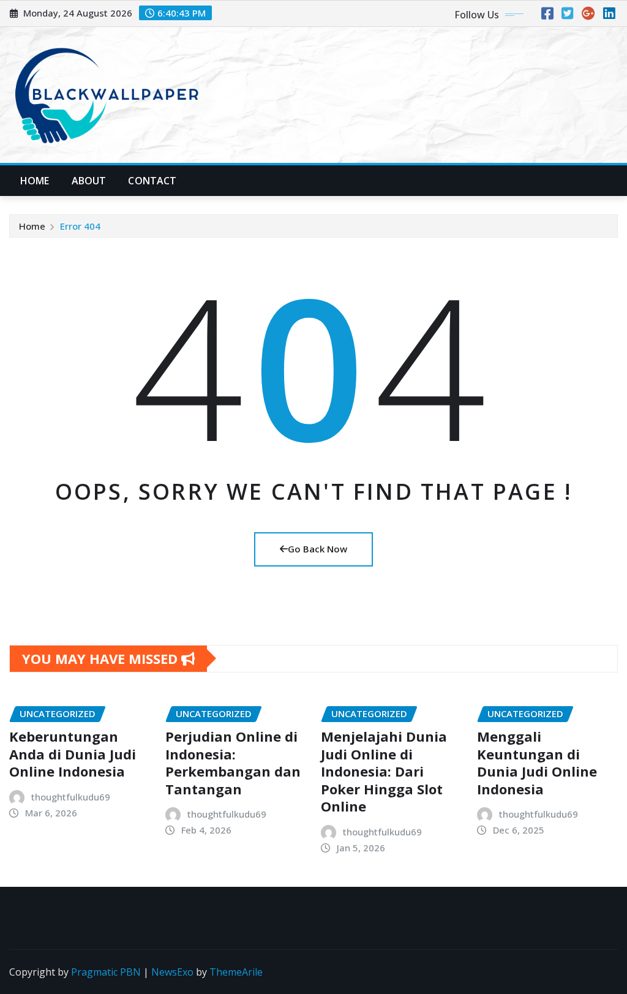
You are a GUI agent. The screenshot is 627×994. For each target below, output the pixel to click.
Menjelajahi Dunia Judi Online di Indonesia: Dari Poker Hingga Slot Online (384, 771)
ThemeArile (236, 972)
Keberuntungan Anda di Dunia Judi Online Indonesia (72, 753)
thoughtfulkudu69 (70, 797)
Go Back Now (317, 549)
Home (35, 180)
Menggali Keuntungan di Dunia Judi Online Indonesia (537, 762)
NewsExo (172, 972)
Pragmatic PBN (106, 972)
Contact (152, 180)
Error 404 (80, 226)
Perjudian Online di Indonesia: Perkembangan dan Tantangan (233, 762)
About (89, 180)
